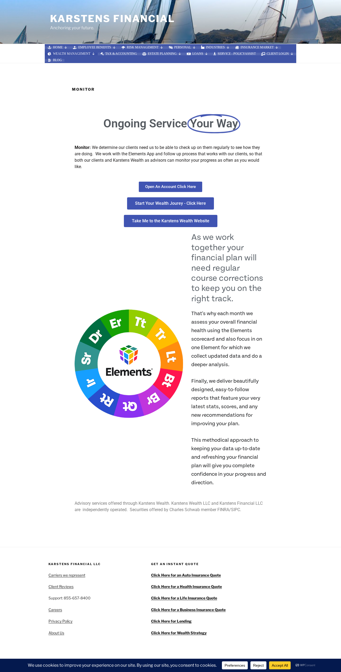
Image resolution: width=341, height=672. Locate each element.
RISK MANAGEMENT (143, 47)
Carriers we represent (66, 575)
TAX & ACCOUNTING (121, 54)
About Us (56, 633)
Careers (55, 609)
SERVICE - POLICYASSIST (237, 54)
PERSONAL (182, 47)
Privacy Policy (60, 621)
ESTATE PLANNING (162, 54)
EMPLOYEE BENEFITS (94, 47)
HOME (58, 47)
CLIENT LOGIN (278, 54)
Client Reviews (61, 586)
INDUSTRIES (215, 47)
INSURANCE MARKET (257, 47)
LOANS (197, 54)
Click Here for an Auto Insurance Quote (186, 575)
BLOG (57, 60)
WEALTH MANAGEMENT (71, 54)
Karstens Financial (112, 18)
